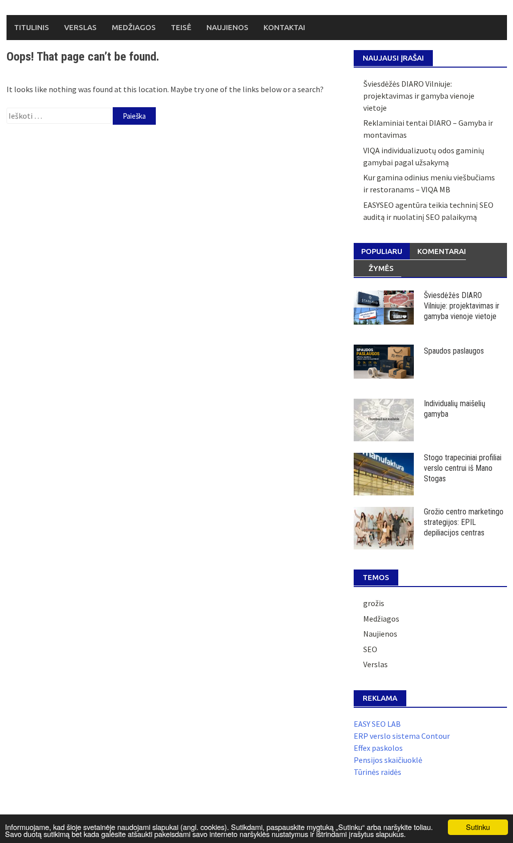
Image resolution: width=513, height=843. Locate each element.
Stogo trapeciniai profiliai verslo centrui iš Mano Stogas (462, 468)
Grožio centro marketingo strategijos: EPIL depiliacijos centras (463, 522)
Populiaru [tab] (381, 251)
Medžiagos (134, 27)
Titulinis (31, 27)
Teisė (181, 27)
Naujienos (227, 27)
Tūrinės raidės (377, 772)
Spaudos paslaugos (454, 351)
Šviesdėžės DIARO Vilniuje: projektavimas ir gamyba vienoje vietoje (418, 96)
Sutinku (478, 826)
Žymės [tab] (381, 268)
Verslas (80, 27)
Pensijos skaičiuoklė (388, 760)
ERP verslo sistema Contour (402, 736)
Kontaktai (284, 27)
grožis (373, 603)
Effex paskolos (378, 748)
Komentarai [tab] (441, 251)
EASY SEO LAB (377, 724)
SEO (370, 649)
